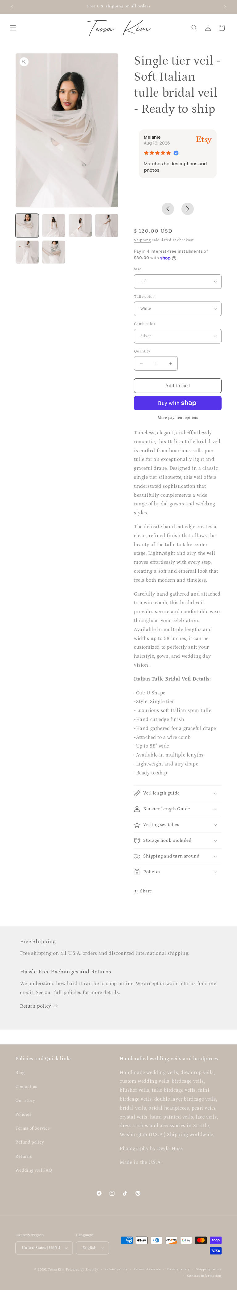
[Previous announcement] (12, 7)
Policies (23, 1114)
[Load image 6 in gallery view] (53, 252)
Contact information (204, 1276)
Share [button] (146, 891)
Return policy (35, 1006)
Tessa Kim (56, 1269)
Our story (25, 1100)
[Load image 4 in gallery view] (106, 225)
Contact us (26, 1086)
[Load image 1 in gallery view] (27, 225)
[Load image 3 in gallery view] (80, 225)
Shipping (142, 240)
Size (138, 269)
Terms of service (147, 1269)
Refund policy (29, 1142)
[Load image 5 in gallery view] (27, 252)
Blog (19, 1072)
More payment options (178, 418)
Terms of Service (32, 1128)
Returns (23, 1156)
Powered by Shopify (82, 1269)
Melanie (152, 137)
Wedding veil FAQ (33, 1170)
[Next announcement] (225, 7)
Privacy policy (178, 1269)
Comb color (144, 324)
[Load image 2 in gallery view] (53, 225)
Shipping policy (209, 1269)
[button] (13, 28)
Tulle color (144, 296)
